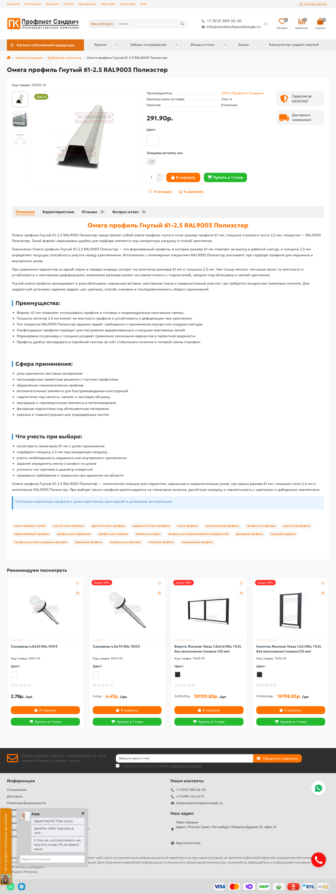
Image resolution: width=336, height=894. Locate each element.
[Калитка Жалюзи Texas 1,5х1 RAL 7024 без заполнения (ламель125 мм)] (290, 609)
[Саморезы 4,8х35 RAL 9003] (45, 609)
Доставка (52, 4)
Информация (21, 780)
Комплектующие (29, 58)
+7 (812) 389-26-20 (224, 20)
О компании (33, 4)
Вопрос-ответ (128, 211)
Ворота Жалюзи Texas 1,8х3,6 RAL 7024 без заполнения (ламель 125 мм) (207, 649)
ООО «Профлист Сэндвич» (242, 93)
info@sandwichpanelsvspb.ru (234, 26)
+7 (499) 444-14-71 (190, 796)
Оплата (68, 4)
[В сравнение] (77, 592)
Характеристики (58, 211)
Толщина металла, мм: (165, 153)
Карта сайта (128, 4)
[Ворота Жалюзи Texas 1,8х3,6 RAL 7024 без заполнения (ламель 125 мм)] (209, 609)
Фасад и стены (202, 45)
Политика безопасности (26, 803)
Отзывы (92, 211)
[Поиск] (182, 24)
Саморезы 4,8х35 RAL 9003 (34, 646)
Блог (144, 4)
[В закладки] (77, 583)
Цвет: (151, 130)
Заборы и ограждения (148, 45)
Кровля (100, 45)
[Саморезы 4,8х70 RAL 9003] (127, 609)
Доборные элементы (65, 58)
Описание (25, 211)
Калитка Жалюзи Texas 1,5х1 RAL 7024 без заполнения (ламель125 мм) (288, 649)
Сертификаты (87, 4)
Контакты (13, 4)
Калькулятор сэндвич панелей (294, 45)
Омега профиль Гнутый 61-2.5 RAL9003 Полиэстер (168, 225)
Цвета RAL (108, 4)
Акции (243, 45)
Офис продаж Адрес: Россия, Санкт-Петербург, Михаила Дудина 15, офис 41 (226, 824)
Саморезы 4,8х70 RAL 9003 (116, 646)
